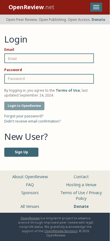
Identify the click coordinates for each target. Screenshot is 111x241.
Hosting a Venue (81, 184)
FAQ (30, 184)
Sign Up (21, 152)
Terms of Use (72, 192)
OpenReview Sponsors (60, 231)
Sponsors (30, 192)
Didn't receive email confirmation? (32, 121)
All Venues (29, 206)
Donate (98, 19)
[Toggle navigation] (96, 7)
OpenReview (30, 218)
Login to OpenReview (24, 106)
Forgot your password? (23, 116)
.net (31, 7)
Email (9, 49)
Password (13, 69)
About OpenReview (30, 176)
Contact (81, 176)
